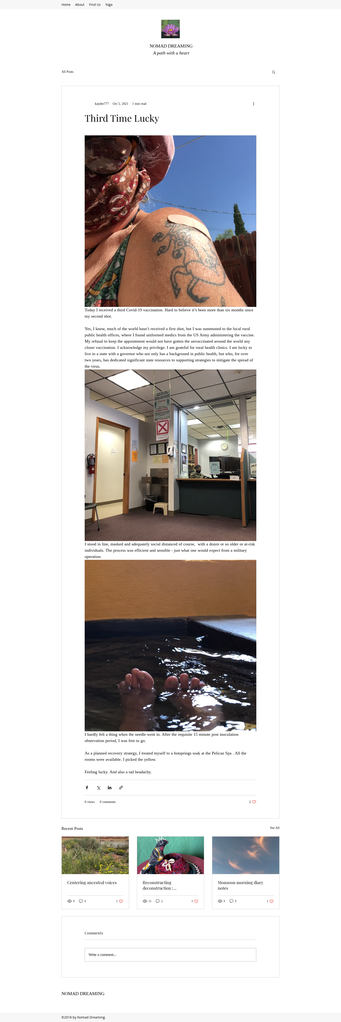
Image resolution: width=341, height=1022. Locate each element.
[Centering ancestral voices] (95, 855)
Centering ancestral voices (92, 882)
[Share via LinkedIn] (109, 787)
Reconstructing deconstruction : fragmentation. (158, 885)
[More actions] (253, 103)
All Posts (67, 71)
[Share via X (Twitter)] (98, 787)
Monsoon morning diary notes (240, 885)
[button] (273, 72)
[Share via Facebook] (87, 787)
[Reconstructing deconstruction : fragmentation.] (170, 855)
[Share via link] (121, 787)
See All (275, 828)
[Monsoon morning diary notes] (245, 855)
